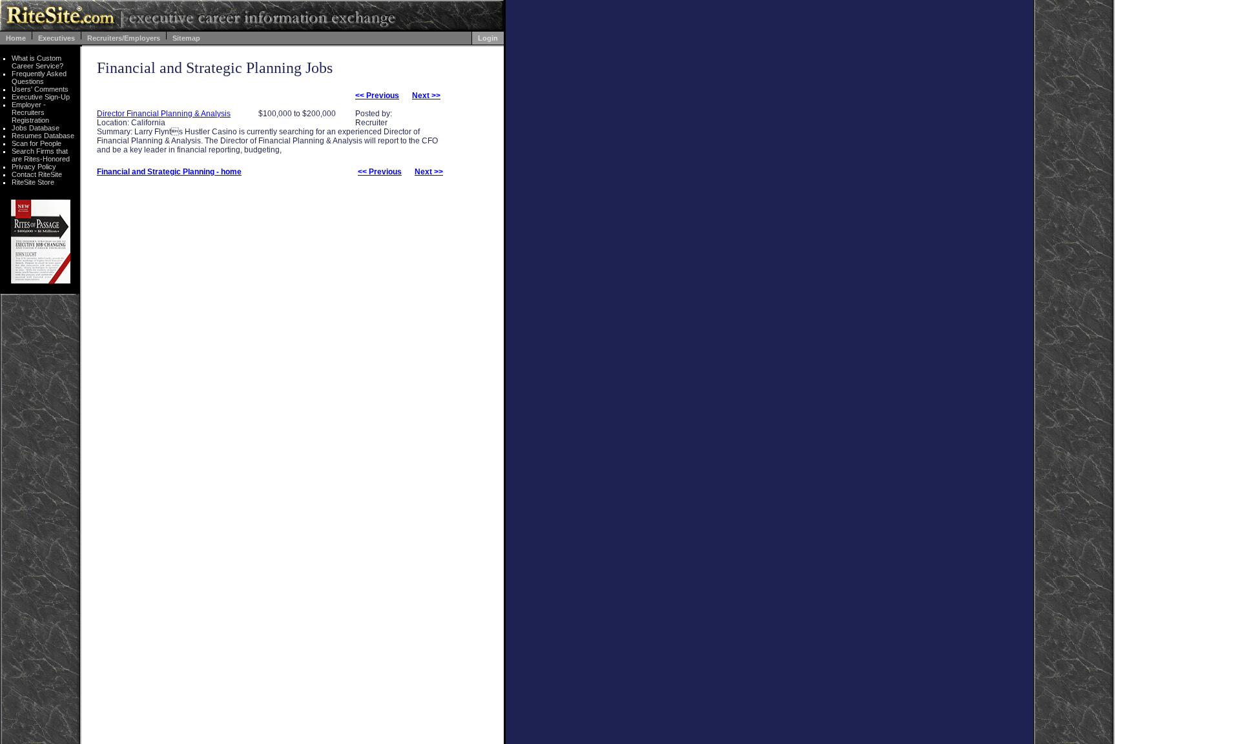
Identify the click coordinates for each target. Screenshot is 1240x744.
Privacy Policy (34, 166)
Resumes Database (43, 136)
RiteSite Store (33, 182)
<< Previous (377, 95)
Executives (56, 38)
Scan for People (36, 143)
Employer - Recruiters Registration (30, 112)
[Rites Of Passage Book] (40, 279)
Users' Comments (40, 89)
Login (488, 38)
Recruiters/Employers (123, 38)
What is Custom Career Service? (37, 62)
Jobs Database (35, 128)
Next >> (426, 95)
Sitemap (186, 38)
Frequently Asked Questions (39, 77)
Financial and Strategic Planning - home (169, 171)
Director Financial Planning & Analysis (164, 113)
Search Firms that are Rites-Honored (41, 155)
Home (16, 38)
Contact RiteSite (37, 174)
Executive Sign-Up (41, 97)
